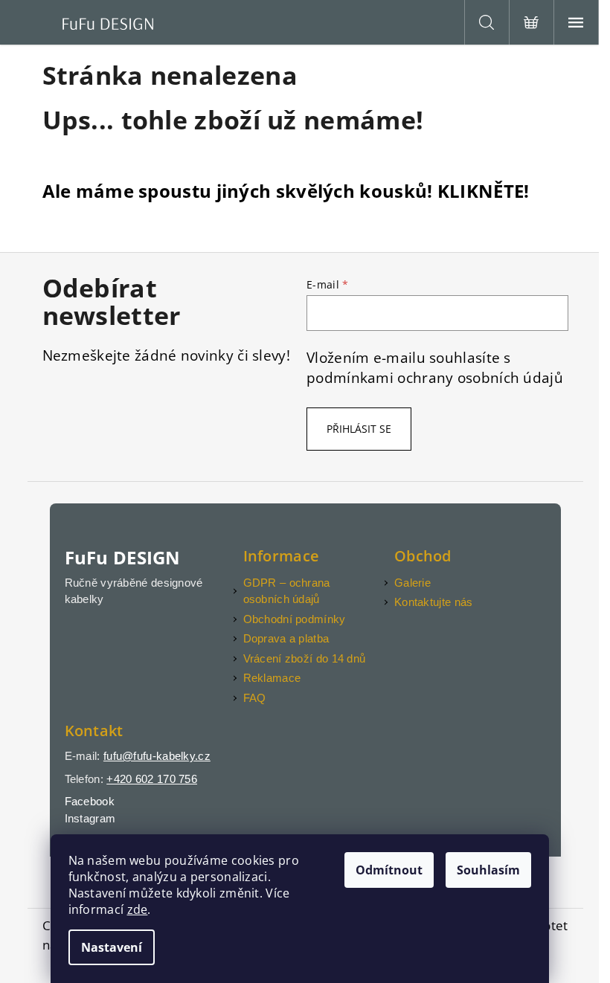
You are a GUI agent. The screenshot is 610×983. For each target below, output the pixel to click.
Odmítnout (389, 870)
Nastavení (111, 947)
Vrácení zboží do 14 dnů (304, 658)
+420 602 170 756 (151, 779)
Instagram (90, 818)
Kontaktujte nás (433, 602)
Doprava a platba (286, 638)
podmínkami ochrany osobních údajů (434, 377)
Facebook (90, 801)
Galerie (412, 582)
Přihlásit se (359, 429)
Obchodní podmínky (294, 619)
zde (137, 909)
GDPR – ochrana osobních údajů (286, 591)
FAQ (254, 698)
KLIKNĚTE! (483, 190)
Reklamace (272, 677)
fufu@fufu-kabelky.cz (157, 756)
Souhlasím (488, 870)
